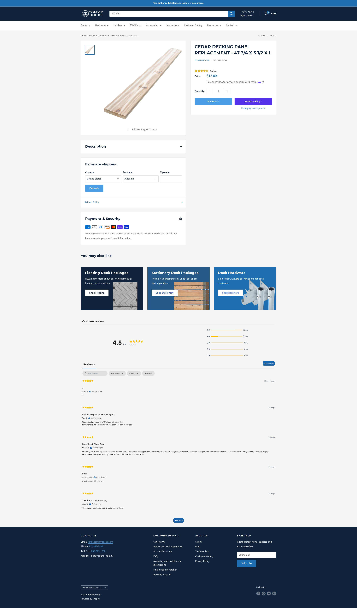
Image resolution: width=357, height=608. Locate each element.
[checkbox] (148, 373)
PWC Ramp (135, 25)
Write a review (269, 363)
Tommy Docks (202, 60)
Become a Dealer (162, 574)
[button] (227, 330)
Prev (262, 35)
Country (89, 172)
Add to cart (213, 101)
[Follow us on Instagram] (264, 593)
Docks (84, 25)
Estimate (94, 188)
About (198, 541)
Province (127, 172)
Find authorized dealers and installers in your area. (178, 3)
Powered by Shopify (90, 598)
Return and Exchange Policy (167, 546)
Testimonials (202, 551)
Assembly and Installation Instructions (167, 562)
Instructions (173, 25)
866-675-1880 (98, 551)
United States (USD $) (92, 587)
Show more (178, 520)
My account (247, 15)
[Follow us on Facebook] (258, 593)
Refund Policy (92, 202)
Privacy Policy (202, 561)
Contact (230, 25)
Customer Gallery (193, 25)
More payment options (253, 108)
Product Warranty (162, 551)
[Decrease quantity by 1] (210, 91)
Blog (197, 546)
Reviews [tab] (89, 364)
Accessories (152, 25)
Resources (212, 25)
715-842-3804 (96, 546)
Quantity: (200, 91)
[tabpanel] (178, 448)
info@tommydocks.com (100, 542)
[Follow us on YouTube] (269, 593)
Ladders (118, 25)
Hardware (100, 25)
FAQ (155, 556)
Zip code (164, 172)
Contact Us (159, 541)
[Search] (231, 13)
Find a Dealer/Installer (165, 569)
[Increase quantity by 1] (227, 91)
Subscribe (246, 563)
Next (272, 35)
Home (83, 35)
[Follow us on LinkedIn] (274, 593)
